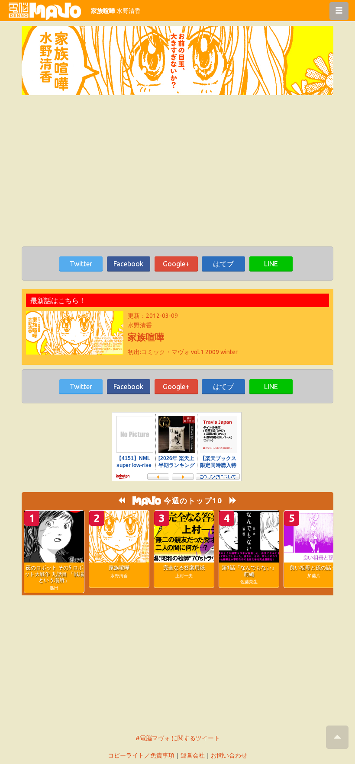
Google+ (176, 264)
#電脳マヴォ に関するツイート (178, 738)
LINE (271, 264)
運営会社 (193, 755)
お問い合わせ (229, 755)
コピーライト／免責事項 (141, 755)
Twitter (81, 264)
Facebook (128, 264)
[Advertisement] (177, 177)
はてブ (223, 264)
